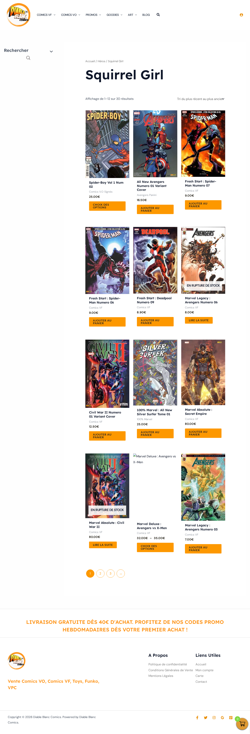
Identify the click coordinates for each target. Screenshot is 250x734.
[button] (53, 15)
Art (130, 15)
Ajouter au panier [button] (150, 209)
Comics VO (69, 15)
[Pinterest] (231, 717)
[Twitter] (205, 717)
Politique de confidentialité (167, 664)
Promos (91, 15)
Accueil (90, 61)
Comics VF (44, 15)
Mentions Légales (160, 676)
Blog (146, 15)
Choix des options (101, 206)
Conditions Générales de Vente (170, 670)
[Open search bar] (28, 58)
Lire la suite (199, 320)
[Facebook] (197, 717)
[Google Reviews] (222, 717)
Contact (201, 682)
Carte (200, 676)
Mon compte (204, 670)
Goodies (113, 15)
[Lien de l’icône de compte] (241, 15)
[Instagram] (214, 717)
